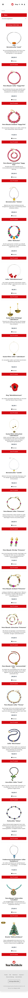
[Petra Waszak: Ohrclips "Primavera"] (14, 542)
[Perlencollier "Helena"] (14, 813)
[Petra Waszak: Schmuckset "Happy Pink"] (14, 155)
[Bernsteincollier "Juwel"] (14, 39)
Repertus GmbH (17, 988)
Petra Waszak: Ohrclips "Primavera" (14, 550)
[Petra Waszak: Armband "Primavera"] (14, 581)
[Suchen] (19, 4)
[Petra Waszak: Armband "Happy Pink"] (14, 116)
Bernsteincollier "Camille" (14, 472)
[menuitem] (3, 4)
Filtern (5, 15)
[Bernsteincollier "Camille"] (14, 464)
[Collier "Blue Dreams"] (14, 735)
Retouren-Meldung (10, 976)
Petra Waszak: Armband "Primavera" (14, 589)
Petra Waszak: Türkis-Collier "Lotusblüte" (14, 899)
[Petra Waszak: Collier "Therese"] (14, 697)
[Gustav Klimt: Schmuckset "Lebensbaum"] (14, 426)
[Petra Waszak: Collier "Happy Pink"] (14, 78)
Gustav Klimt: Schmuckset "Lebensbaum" (14, 434)
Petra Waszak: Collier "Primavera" (14, 511)
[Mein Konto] (24, 4)
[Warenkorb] (22, 4)
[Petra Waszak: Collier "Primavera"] (14, 503)
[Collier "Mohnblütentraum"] (14, 271)
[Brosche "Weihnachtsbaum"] (14, 929)
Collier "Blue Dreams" (14, 743)
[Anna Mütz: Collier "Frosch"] (14, 774)
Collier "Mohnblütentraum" (14, 279)
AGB (10, 974)
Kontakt (6, 974)
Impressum (21, 974)
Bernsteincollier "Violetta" (14, 202)
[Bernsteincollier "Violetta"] (14, 194)
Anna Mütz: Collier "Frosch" (14, 782)
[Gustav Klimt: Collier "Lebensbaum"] (14, 348)
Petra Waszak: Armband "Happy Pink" (14, 124)
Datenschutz (15, 974)
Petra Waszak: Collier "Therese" (14, 705)
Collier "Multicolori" (14, 240)
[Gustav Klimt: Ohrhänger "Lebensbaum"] (14, 310)
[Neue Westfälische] (12, 4)
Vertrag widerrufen (14, 981)
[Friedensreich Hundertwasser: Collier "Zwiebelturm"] (14, 851)
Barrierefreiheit (19, 976)
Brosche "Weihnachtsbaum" (14, 937)
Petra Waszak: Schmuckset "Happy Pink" (14, 163)
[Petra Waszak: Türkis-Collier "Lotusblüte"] (14, 890)
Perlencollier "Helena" (14, 821)
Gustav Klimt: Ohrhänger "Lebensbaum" (14, 318)
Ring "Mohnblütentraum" (14, 395)
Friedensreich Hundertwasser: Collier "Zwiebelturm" (14, 860)
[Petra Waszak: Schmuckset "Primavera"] (14, 619)
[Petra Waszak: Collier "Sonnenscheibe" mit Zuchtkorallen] (14, 658)
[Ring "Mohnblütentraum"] (14, 387)
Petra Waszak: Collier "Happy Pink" (14, 86)
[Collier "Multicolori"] (14, 232)
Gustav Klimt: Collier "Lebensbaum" (14, 356)
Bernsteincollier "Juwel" (14, 47)
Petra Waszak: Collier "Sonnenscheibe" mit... (14, 666)
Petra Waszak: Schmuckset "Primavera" (14, 627)
